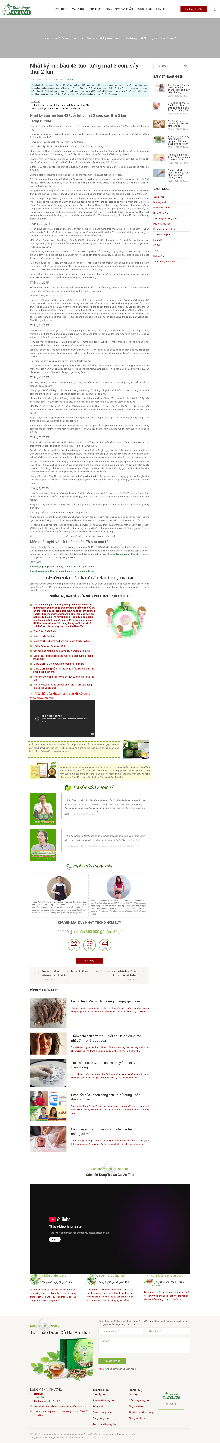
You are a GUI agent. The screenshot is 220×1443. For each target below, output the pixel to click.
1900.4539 (39, 1397)
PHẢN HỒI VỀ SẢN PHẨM (119, 9)
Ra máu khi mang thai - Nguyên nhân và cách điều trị (179, 157)
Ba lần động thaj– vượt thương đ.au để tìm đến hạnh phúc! (62, 566)
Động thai (98, 1406)
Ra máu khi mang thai (103, 1400)
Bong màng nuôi (101, 1418)
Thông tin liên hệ (137, 1418)
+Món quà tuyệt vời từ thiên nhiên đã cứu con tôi (56, 108)
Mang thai (78, 9)
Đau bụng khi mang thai (104, 1424)
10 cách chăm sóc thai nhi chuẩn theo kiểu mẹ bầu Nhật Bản (65, 973)
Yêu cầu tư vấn (112, 1360)
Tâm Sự (85, 38)
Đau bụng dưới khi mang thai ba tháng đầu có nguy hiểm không (179, 89)
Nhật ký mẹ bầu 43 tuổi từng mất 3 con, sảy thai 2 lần (134, 38)
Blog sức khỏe (136, 1406)
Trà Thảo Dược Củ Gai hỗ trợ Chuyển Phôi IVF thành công (104, 1065)
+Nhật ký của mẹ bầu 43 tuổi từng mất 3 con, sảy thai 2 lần (60, 105)
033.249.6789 (53, 1401)
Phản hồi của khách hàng (141, 1412)
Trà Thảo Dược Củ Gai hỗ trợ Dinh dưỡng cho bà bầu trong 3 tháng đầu (178, 107)
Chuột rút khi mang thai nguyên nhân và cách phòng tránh (178, 174)
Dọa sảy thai (99, 1394)
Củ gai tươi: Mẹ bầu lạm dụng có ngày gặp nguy (106, 1001)
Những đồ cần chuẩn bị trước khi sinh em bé (178, 123)
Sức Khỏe (95, 9)
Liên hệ (160, 9)
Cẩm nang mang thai (139, 1400)
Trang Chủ (50, 38)
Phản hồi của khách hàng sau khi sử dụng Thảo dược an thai (105, 1097)
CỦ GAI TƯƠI (144, 9)
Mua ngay (89, 960)
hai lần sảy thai (102, 85)
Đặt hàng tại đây (193, 9)
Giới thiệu (61, 9)
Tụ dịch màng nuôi (102, 1412)
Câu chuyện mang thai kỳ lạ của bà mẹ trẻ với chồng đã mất (62, 571)
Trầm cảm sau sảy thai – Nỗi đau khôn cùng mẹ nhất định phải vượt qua (106, 1038)
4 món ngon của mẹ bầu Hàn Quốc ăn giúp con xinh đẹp (116, 973)
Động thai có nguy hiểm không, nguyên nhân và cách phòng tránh (178, 140)
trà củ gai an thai (125, 554)
